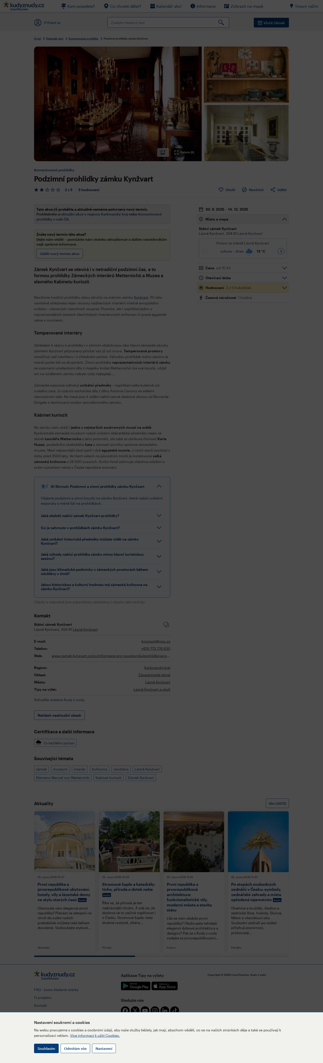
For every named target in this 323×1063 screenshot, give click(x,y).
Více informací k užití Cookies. (95, 1035)
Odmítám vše (75, 1048)
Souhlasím (46, 1048)
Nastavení (104, 1048)
